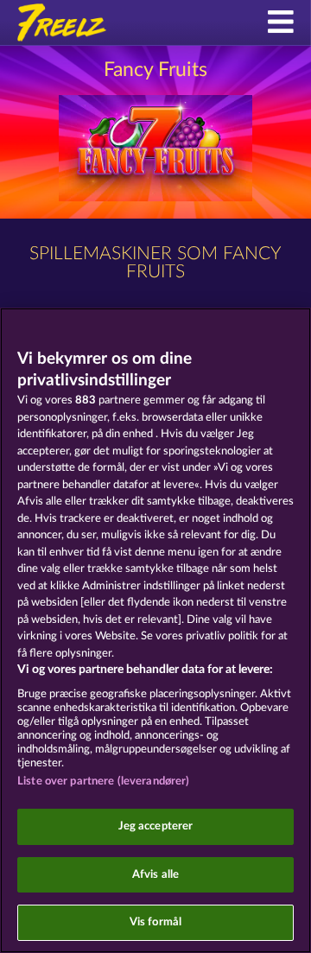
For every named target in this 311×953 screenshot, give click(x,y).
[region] (155, 630)
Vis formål (155, 922)
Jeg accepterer (156, 826)
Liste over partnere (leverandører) (103, 781)
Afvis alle (155, 874)
